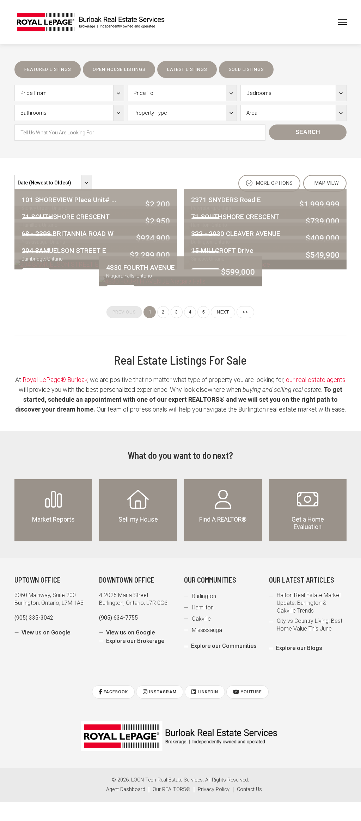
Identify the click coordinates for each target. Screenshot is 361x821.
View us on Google (46, 632)
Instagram (162, 691)
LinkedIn (207, 691)
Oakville (201, 618)
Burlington (204, 596)
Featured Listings (47, 69)
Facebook (115, 691)
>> (245, 312)
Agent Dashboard (125, 789)
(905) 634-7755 (118, 617)
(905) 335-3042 (33, 617)
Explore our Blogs (299, 648)
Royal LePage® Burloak (55, 379)
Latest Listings (187, 69)
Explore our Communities (224, 646)
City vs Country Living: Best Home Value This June (309, 625)
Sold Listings (246, 69)
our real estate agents (315, 379)
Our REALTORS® (171, 789)
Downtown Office (126, 580)
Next (223, 312)
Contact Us (249, 789)
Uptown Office (37, 580)
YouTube (250, 691)
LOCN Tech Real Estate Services (167, 780)
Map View (326, 183)
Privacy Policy (214, 789)
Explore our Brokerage (135, 641)
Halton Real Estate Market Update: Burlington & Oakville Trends (309, 603)
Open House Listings (119, 69)
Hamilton (203, 607)
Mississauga (207, 630)
